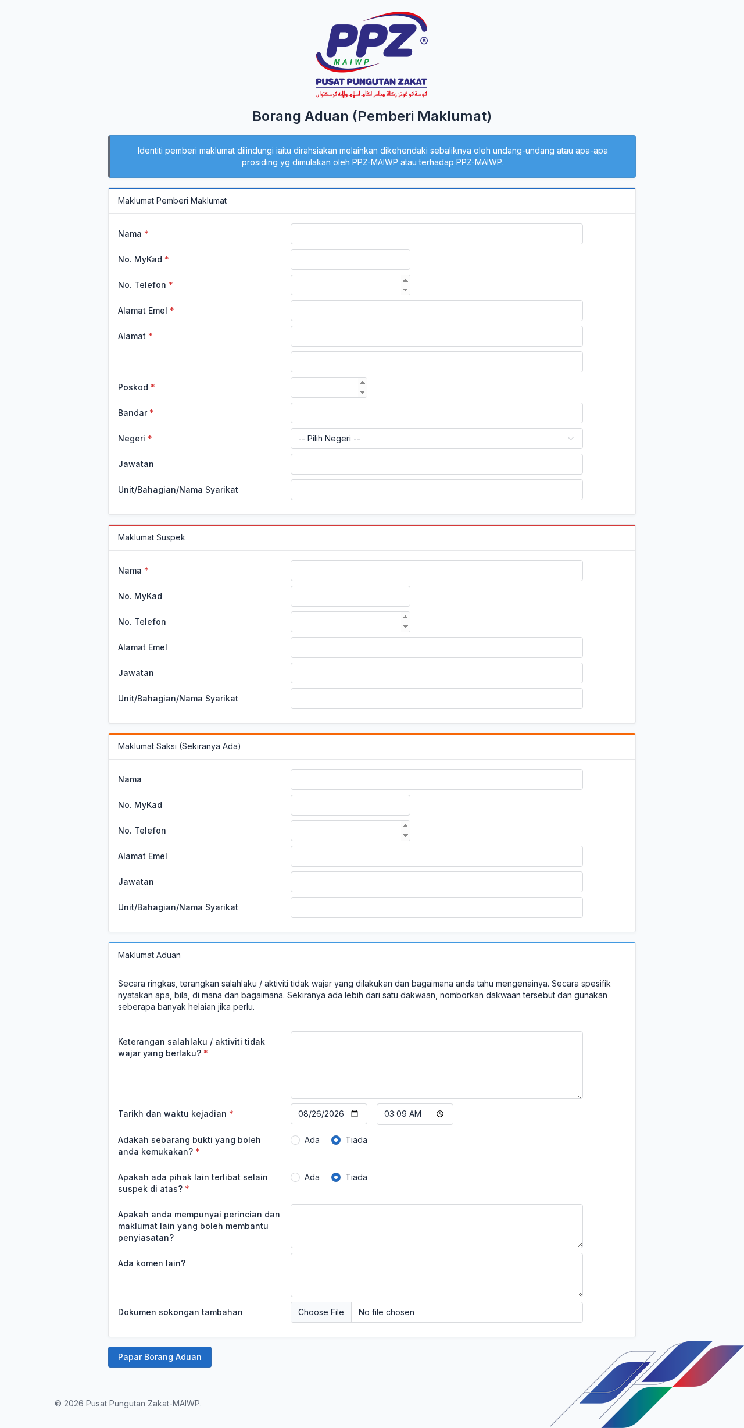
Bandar (136, 413)
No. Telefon (145, 285)
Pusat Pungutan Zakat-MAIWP (143, 1403)
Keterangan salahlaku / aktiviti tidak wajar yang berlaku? (191, 1047)
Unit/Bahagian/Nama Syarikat (178, 489)
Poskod (136, 387)
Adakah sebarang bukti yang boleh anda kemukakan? (189, 1145)
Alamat (135, 336)
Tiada (356, 1140)
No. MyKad (143, 259)
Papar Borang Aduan (160, 1357)
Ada (312, 1140)
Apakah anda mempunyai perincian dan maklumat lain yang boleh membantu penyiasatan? (199, 1225)
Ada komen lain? (151, 1263)
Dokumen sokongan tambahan (180, 1312)
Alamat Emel (146, 310)
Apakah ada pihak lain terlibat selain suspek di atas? (193, 1183)
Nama (133, 233)
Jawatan (136, 464)
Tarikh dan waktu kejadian (176, 1114)
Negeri (135, 438)
